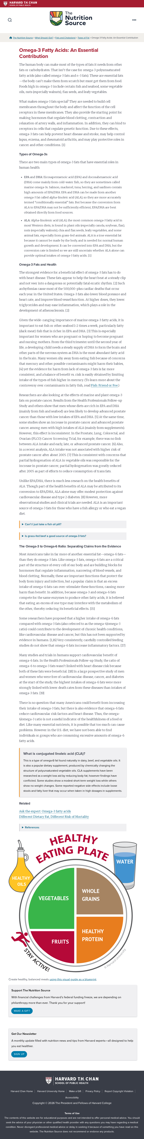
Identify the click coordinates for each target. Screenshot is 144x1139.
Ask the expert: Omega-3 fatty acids (45, 811)
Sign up (19, 1054)
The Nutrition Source (23, 37)
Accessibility (72, 1097)
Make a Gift (75, 1091)
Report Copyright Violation (119, 1091)
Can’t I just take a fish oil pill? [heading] (43, 524)
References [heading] (32, 827)
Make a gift (22, 1010)
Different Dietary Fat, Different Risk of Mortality (54, 817)
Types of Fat (83, 37)
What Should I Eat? (44, 37)
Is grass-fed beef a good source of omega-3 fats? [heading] (55, 536)
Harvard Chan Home (22, 1091)
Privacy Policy (93, 1091)
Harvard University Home (51, 1091)
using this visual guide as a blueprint (73, 979)
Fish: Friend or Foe (104, 385)
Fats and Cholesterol (65, 37)
